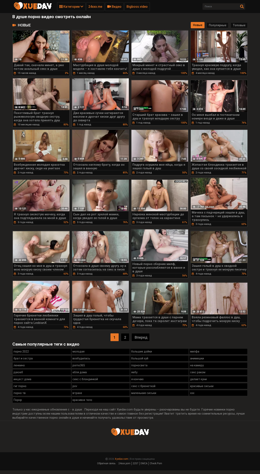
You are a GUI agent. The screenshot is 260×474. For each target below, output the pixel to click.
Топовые (239, 25)
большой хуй (139, 358)
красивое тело (82, 400)
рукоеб (18, 372)
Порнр (18, 400)
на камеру (197, 365)
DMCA (144, 463)
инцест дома (22, 379)
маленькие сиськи (143, 393)
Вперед (141, 337)
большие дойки (141, 351)
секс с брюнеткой (143, 386)
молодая (78, 351)
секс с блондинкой (85, 379)
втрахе (77, 393)
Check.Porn (156, 463)
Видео (116, 7)
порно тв (20, 393)
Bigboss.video (137, 7)
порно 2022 (21, 351)
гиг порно (20, 386)
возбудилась (81, 358)
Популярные (217, 25)
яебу (134, 372)
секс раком (197, 372)
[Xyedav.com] (32, 9)
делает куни (198, 379)
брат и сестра (23, 358)
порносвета (139, 365)
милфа (194, 351)
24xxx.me (95, 7)
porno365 (79, 365)
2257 (135, 463)
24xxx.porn (124, 463)
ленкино (19, 365)
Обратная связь (106, 463)
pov (75, 386)
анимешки (197, 358)
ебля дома (80, 372)
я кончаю (137, 379)
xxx (192, 393)
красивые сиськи (201, 386)
